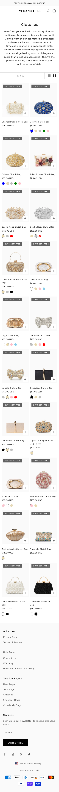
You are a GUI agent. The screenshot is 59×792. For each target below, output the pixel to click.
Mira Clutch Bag (10, 496)
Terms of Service (12, 642)
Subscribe (15, 743)
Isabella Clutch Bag (40, 335)
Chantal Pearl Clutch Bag (15, 122)
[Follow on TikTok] (29, 754)
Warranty (8, 663)
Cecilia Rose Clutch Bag (14, 227)
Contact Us (9, 658)
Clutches (8, 694)
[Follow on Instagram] (12, 754)
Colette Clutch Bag (40, 122)
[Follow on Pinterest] (21, 754)
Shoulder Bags (11, 700)
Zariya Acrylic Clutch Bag (15, 549)
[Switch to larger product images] (49, 76)
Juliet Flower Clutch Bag (42, 174)
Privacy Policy (11, 637)
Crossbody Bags (12, 705)
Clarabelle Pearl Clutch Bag (13, 603)
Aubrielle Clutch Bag (40, 549)
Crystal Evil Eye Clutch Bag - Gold (41, 442)
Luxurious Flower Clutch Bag (14, 281)
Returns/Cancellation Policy (18, 668)
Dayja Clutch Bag (39, 279)
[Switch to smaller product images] (54, 76)
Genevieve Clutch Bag (41, 388)
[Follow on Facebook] (4, 754)
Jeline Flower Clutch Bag (43, 496)
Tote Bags (8, 689)
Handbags (9, 684)
